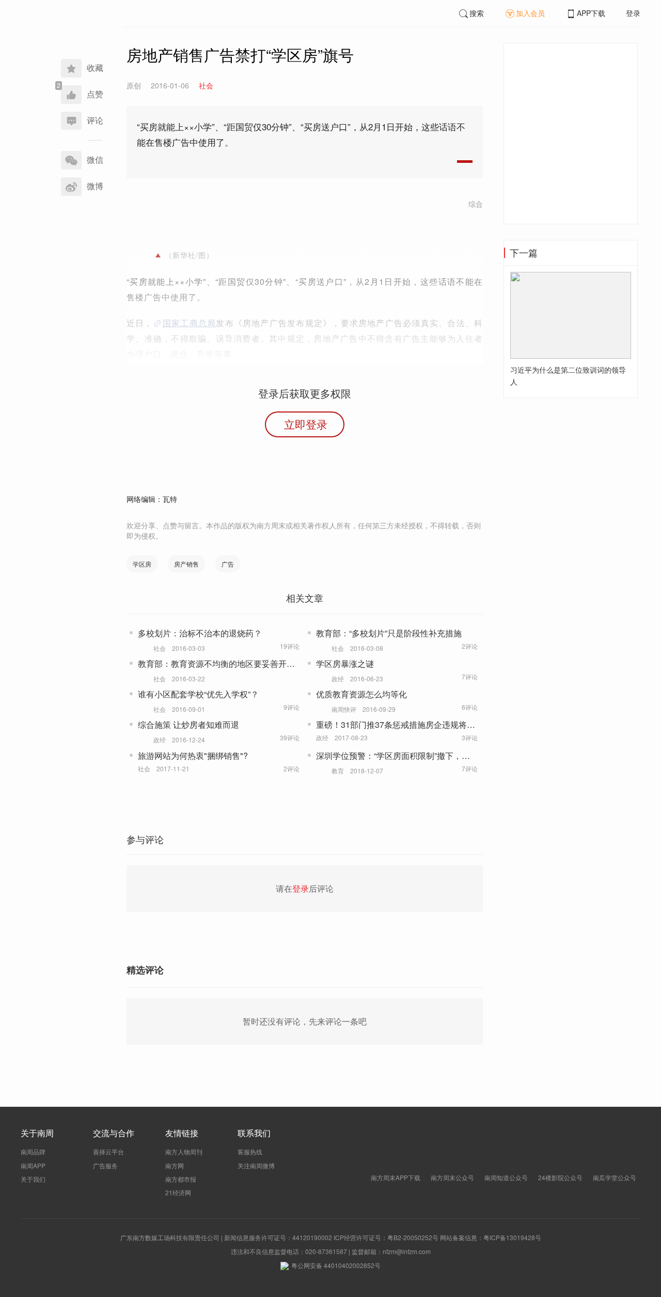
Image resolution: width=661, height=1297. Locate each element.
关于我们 (33, 1178)
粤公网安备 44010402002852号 (336, 1265)
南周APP (33, 1165)
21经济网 (178, 1192)
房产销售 (186, 563)
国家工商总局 (189, 323)
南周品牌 (33, 1151)
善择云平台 (108, 1151)
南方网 (174, 1165)
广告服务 (105, 1165)
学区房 (142, 563)
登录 (633, 13)
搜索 (476, 13)
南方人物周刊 (183, 1151)
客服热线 (250, 1151)
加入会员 (530, 13)
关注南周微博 (256, 1165)
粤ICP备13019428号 (512, 1237)
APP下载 (591, 13)
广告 (228, 563)
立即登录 (305, 424)
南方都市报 (180, 1178)
